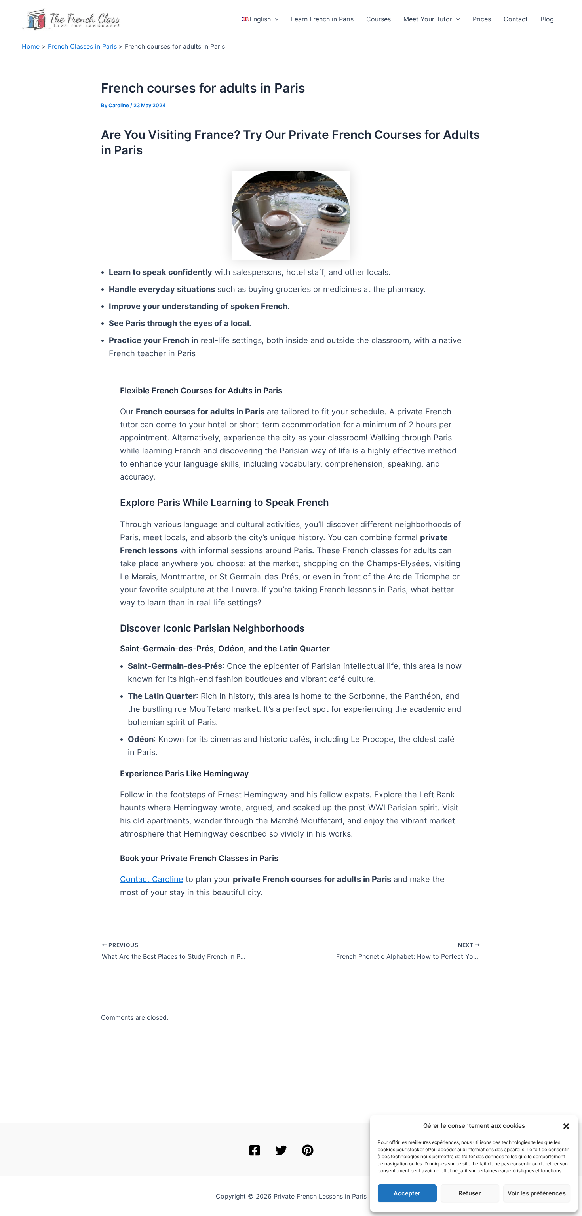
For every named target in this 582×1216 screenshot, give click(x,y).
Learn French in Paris (322, 19)
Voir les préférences (537, 1193)
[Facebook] (255, 1150)
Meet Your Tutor (427, 19)
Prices (482, 19)
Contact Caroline (151, 879)
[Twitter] (281, 1150)
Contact (516, 19)
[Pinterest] (308, 1150)
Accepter (407, 1193)
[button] (566, 1126)
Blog (547, 19)
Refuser (469, 1193)
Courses (378, 19)
